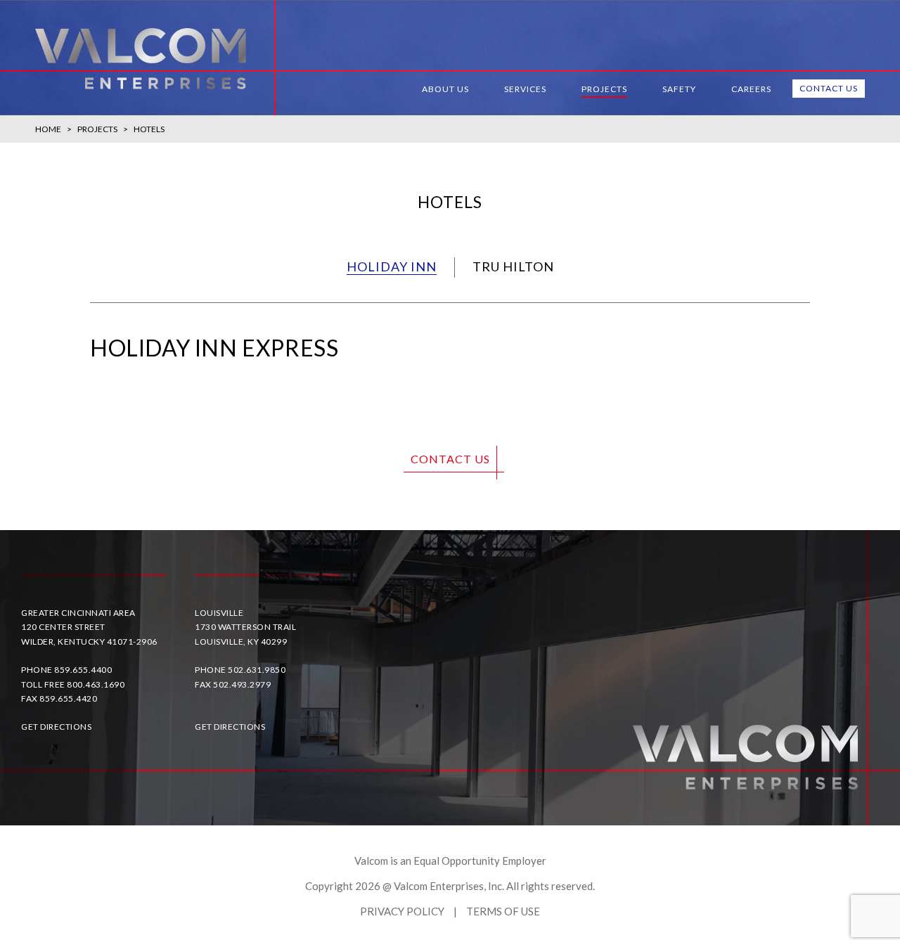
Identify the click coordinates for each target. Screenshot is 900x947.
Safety (679, 89)
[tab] (392, 267)
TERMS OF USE (503, 911)
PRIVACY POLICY (402, 911)
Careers (751, 89)
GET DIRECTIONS (56, 726)
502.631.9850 (256, 669)
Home (48, 129)
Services (525, 89)
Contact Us (828, 88)
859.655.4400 (83, 669)
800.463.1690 (95, 684)
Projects (97, 129)
